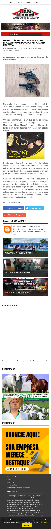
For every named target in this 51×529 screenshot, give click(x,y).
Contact (28, 2)
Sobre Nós (10, 482)
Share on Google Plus (16, 215)
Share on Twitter (36, 208)
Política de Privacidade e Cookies (18, 488)
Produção (19, 2)
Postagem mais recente (10, 361)
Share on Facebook (15, 208)
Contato (9, 479)
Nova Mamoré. (8, 50)
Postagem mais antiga (41, 361)
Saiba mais (43, 522)
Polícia (17, 50)
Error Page (38, 2)
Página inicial (26, 361)
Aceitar (26, 525)
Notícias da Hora (36, 48)
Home (11, 2)
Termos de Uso (12, 485)
